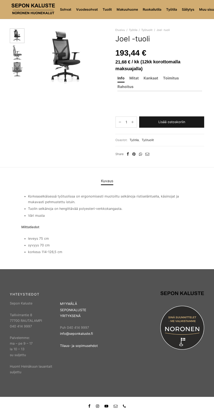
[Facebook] (128, 154)
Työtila (171, 9)
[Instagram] (97, 406)
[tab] (121, 78)
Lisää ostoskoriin (171, 122)
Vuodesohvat (87, 9)
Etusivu (120, 30)
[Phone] (124, 406)
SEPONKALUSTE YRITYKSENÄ (73, 313)
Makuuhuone (127, 9)
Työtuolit (147, 30)
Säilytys (188, 9)
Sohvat (65, 9)
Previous (33, 59)
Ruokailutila (152, 9)
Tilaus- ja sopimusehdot (79, 346)
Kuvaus (107, 181)
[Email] (147, 154)
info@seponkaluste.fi (76, 333)
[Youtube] (106, 406)
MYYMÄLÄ (68, 304)
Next (100, 59)
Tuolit (107, 9)
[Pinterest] (134, 154)
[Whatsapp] (140, 154)
